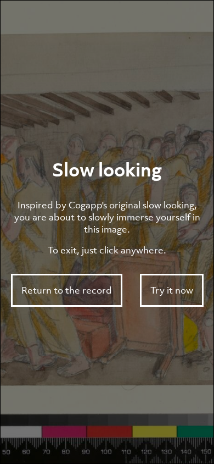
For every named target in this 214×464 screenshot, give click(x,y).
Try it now (171, 290)
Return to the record (66, 290)
